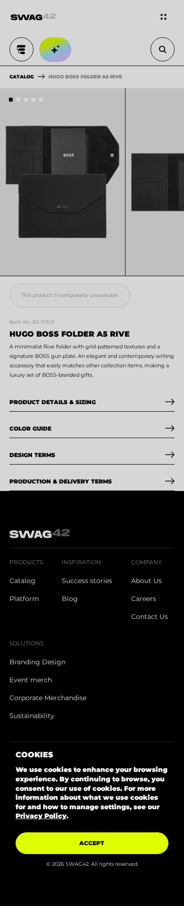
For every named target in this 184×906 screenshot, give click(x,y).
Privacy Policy (41, 816)
